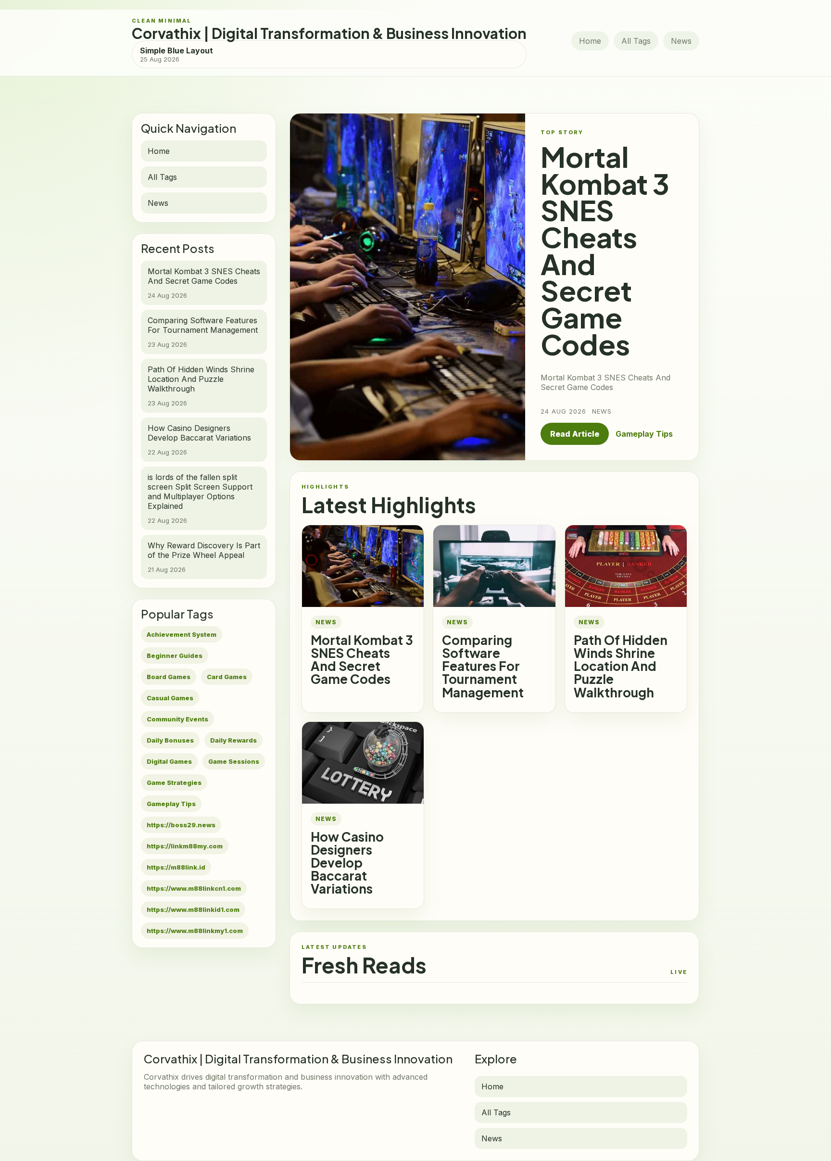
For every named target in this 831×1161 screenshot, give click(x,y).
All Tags (636, 41)
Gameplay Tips (171, 804)
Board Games (168, 677)
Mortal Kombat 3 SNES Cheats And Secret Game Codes (362, 659)
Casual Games (170, 698)
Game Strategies (174, 782)
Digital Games (169, 761)
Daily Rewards (233, 740)
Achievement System (181, 634)
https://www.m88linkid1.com (193, 909)
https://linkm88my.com (185, 846)
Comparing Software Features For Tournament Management (483, 666)
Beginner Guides (174, 655)
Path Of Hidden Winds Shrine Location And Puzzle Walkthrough (620, 666)
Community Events (177, 719)
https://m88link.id (176, 867)
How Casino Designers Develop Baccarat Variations (347, 862)
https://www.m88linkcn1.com (194, 888)
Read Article (574, 434)
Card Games (227, 677)
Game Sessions (233, 761)
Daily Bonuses (170, 740)
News (681, 41)
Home (590, 41)
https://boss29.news (181, 825)
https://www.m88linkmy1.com (195, 930)
